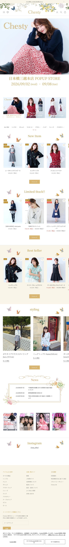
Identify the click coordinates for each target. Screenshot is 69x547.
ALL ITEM (6, 127)
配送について (30, 485)
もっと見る (6, 361)
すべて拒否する (55, 542)
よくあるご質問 (30, 490)
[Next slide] (64, 421)
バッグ (44, 127)
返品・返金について (32, 488)
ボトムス (21, 127)
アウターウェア (7, 488)
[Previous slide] (5, 107)
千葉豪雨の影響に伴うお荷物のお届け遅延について (40, 389)
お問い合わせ (30, 494)
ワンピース (29, 127)
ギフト (5, 502)
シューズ (51, 127)
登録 (6, 529)
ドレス (5, 482)
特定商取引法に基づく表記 (58, 479)
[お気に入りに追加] (21, 145)
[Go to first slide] (64, 107)
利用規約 (53, 476)
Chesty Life (54, 485)
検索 (27, 476)
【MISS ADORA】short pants (13, 226)
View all (34, 182)
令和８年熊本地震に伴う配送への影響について (34, 1)
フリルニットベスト (56, 170)
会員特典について (31, 482)
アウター (37, 127)
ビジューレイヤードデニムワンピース (56, 227)
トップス (14, 127)
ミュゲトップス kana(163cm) (45, 354)
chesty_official (34, 447)
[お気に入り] (8, 12)
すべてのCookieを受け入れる (34, 541)
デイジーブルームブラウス (34, 285)
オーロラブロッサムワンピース (56, 285)
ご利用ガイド (30, 479)
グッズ (5, 494)
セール (34, 130)
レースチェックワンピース (12, 170)
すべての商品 (6, 476)
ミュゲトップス (34, 170)
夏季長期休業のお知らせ (35, 393)
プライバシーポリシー (57, 482)
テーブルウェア (7, 499)
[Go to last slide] (5, 421)
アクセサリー (60, 127)
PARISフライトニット (34, 226)
